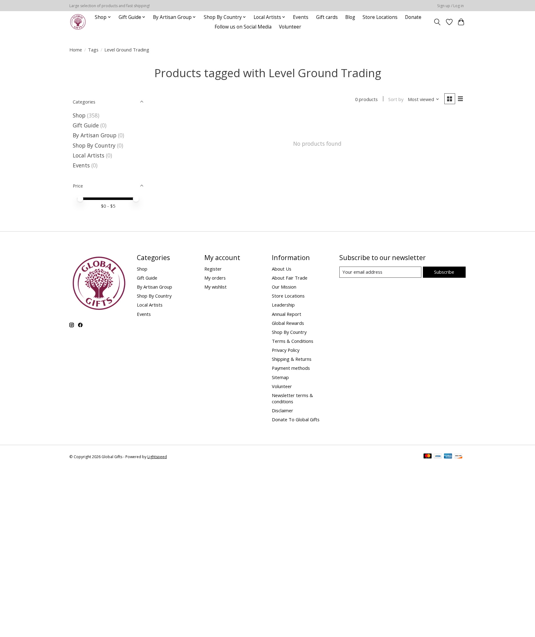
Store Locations (380, 17)
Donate (413, 17)
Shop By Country (94, 145)
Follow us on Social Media (243, 27)
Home (75, 49)
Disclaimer (282, 410)
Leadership (283, 305)
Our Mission (284, 287)
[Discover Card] (459, 456)
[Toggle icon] (437, 22)
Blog (350, 17)
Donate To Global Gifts (296, 419)
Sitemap (280, 377)
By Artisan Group (94, 135)
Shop (79, 115)
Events (300, 17)
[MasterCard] (428, 456)
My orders (215, 278)
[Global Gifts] (77, 21)
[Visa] (438, 456)
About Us (281, 269)
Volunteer (290, 27)
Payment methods (291, 368)
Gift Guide (86, 125)
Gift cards (327, 17)
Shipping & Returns (291, 359)
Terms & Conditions (292, 341)
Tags (93, 49)
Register (213, 269)
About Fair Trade (289, 278)
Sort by (395, 99)
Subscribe (444, 272)
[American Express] (448, 456)
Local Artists (89, 155)
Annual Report (286, 314)
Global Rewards (288, 323)
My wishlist (215, 287)
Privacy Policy (285, 350)
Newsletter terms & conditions (292, 398)
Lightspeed (157, 456)
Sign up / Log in (450, 5)
